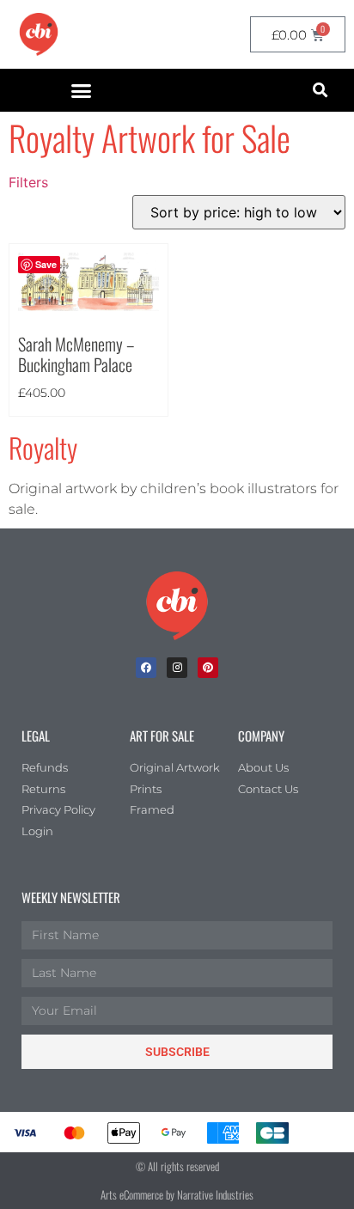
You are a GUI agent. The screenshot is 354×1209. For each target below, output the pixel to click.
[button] (81, 90)
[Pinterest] (208, 667)
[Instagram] (177, 667)
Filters (28, 182)
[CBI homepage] (38, 34)
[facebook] (146, 667)
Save (46, 264)
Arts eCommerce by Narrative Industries (177, 1194)
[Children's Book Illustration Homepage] (177, 605)
